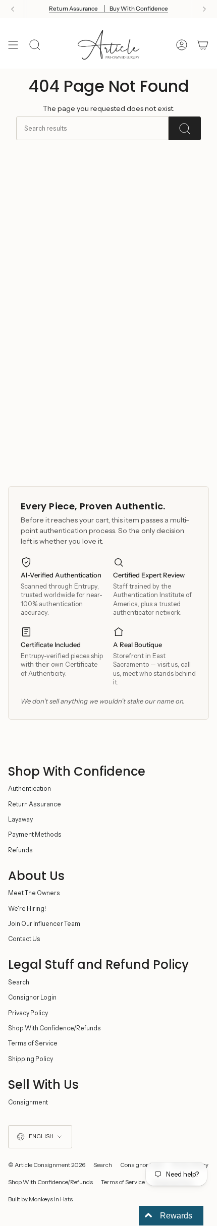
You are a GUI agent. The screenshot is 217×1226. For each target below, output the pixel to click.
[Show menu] (13, 45)
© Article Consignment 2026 (46, 1165)
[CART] (202, 45)
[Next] (204, 9)
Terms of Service (33, 1043)
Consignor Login (32, 997)
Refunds (20, 850)
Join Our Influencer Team (44, 923)
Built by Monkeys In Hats (40, 1199)
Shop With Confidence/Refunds (54, 1028)
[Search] (185, 128)
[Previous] (12, 9)
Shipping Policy (30, 1059)
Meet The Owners (34, 893)
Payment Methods (35, 834)
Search (18, 982)
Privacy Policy (28, 1013)
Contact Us (24, 939)
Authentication (29, 788)
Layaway (20, 819)
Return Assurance (34, 804)
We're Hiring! (27, 908)
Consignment (28, 1102)
